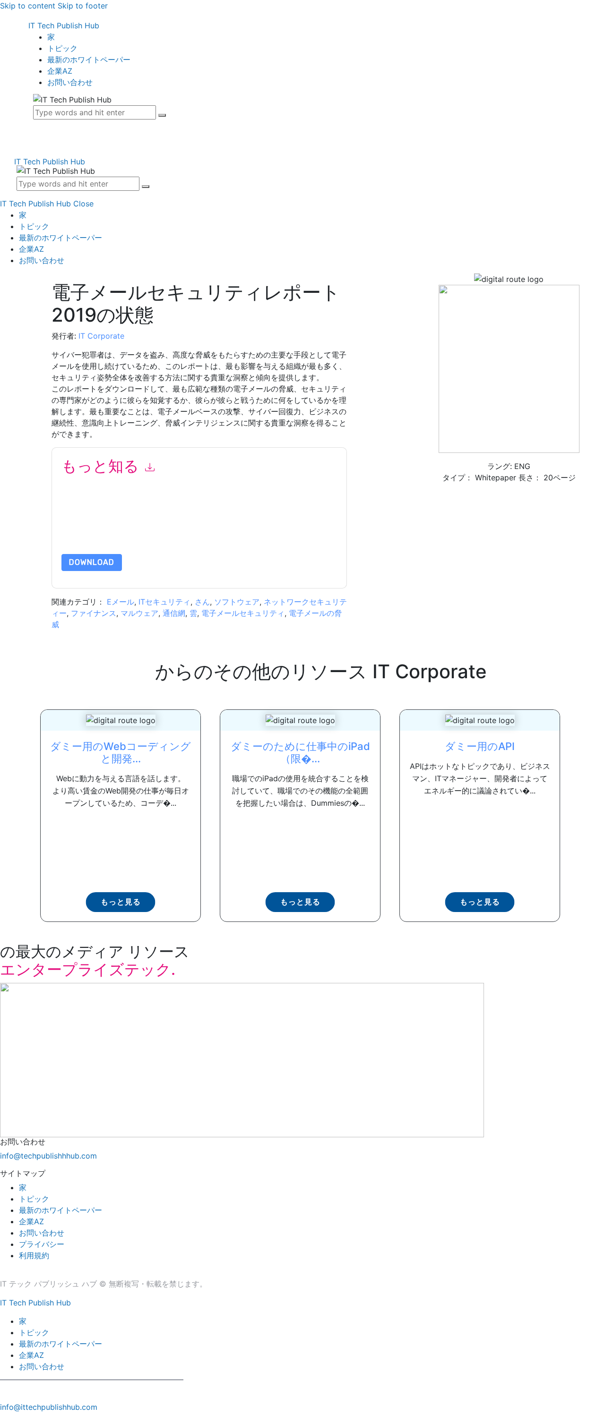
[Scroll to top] (5, 1418)
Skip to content (27, 5)
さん (202, 601)
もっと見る (121, 901)
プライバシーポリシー (203, 532)
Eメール (120, 601)
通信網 (174, 613)
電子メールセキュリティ (243, 613)
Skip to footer (83, 5)
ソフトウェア (236, 601)
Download (91, 562)
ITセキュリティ (164, 601)
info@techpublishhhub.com (48, 1155)
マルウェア (139, 613)
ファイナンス (93, 613)
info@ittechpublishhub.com (48, 1407)
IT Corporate (101, 336)
